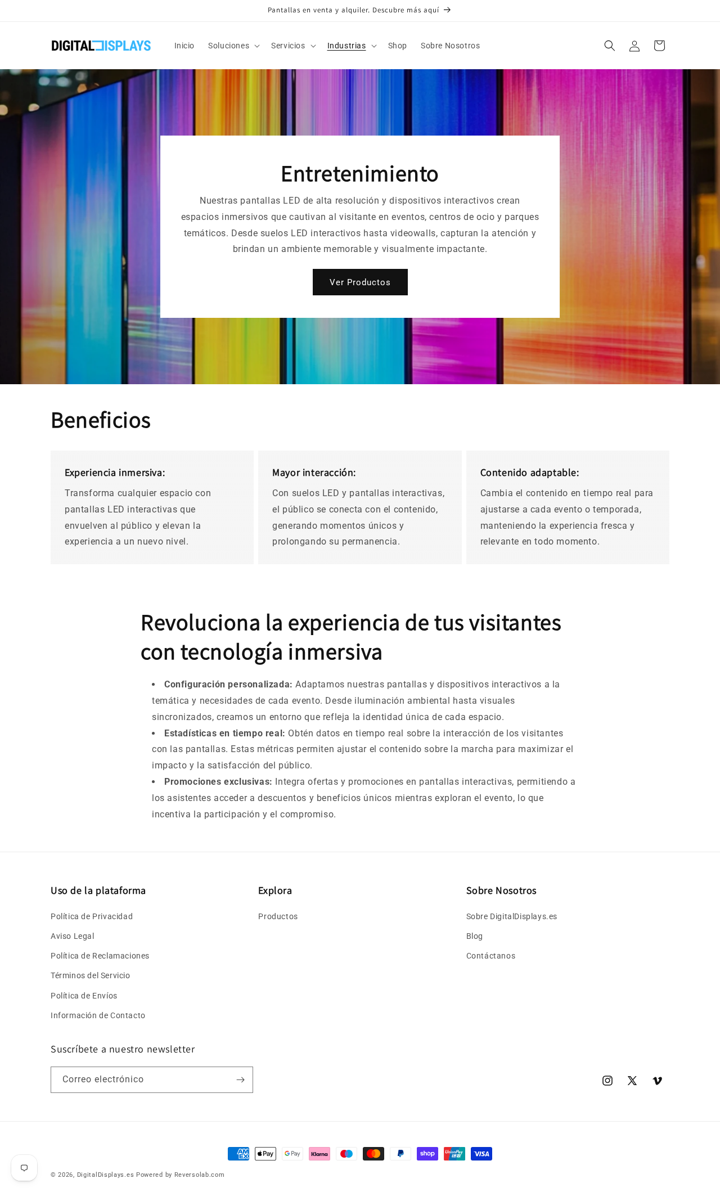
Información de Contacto (98, 1015)
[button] (232, 45)
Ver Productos (360, 282)
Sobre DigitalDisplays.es (511, 916)
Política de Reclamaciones (100, 955)
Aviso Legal (72, 936)
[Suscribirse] (240, 1080)
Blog (474, 936)
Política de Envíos (84, 995)
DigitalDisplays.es (105, 1174)
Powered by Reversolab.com (180, 1174)
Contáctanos (491, 955)
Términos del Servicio (90, 975)
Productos (278, 916)
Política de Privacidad (92, 916)
